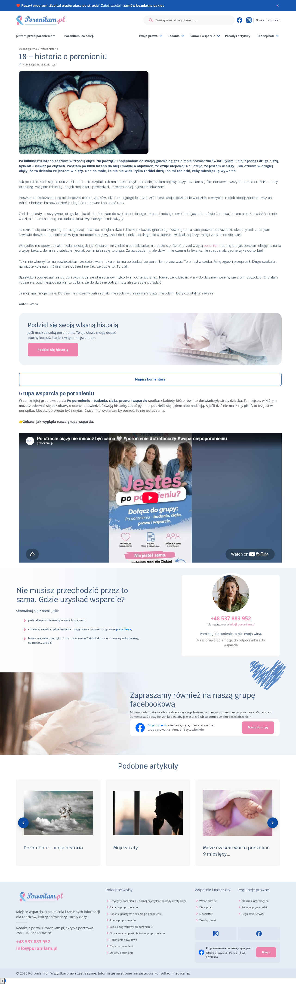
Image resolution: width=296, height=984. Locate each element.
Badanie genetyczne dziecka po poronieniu (136, 914)
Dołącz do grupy (258, 727)
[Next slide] (272, 822)
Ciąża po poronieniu (122, 946)
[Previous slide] (23, 822)
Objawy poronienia (121, 952)
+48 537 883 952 (231, 618)
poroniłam (211, 245)
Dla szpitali (266, 36)
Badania (173, 36)
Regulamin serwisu (253, 914)
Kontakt (274, 20)
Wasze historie (49, 48)
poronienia (123, 629)
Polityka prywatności (254, 907)
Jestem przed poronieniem (36, 36)
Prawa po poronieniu (123, 920)
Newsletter (206, 914)
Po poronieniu (157, 725)
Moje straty (125, 848)
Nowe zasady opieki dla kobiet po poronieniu (137, 933)
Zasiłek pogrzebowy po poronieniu (131, 926)
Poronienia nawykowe (123, 939)
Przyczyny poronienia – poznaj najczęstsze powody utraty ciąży (148, 901)
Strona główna (28, 48)
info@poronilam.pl (242, 624)
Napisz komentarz (150, 379)
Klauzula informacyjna (255, 901)
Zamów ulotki (207, 920)
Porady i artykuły (237, 36)
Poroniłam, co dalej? (79, 36)
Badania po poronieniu (124, 907)
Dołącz (266, 952)
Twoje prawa (148, 36)
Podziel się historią (52, 349)
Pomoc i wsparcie (202, 36)
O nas (260, 20)
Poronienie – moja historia (53, 848)
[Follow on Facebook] (5, 981)
